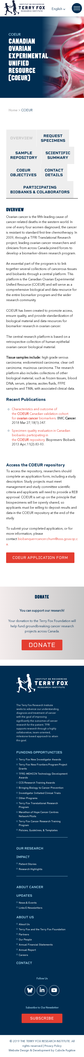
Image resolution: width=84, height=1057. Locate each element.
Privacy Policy (53, 1046)
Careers (23, 955)
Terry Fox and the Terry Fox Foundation (42, 929)
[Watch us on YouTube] (54, 990)
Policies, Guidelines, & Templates (38, 830)
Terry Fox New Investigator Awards (40, 759)
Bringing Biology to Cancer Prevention (41, 787)
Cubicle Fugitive (65, 1050)
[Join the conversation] (30, 990)
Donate (42, 644)
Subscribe (42, 1018)
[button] (58, 9)
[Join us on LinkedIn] (42, 990)
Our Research (29, 848)
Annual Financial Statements (36, 944)
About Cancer (29, 887)
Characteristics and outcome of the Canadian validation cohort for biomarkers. (40, 414)
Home (13, 110)
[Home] (42, 692)
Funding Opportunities (39, 752)
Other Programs (28, 798)
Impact (23, 857)
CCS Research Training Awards (37, 782)
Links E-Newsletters (30, 907)
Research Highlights (30, 869)
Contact (24, 963)
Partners (24, 934)
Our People (25, 939)
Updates (24, 895)
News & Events (27, 902)
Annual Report (27, 950)
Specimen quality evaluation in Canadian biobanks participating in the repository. (41, 435)
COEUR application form (40, 557)
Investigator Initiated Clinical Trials (40, 793)
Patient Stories (27, 864)
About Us (25, 917)
